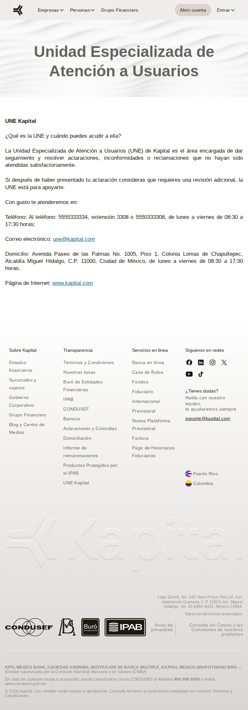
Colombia (203, 483)
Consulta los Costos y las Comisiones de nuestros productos (216, 629)
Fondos (140, 381)
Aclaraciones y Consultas (90, 428)
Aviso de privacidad (162, 627)
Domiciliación (77, 438)
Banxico (71, 418)
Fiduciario (142, 391)
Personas (80, 10)
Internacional (146, 401)
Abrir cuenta (193, 10)
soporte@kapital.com (207, 418)
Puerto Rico (205, 473)
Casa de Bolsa (147, 372)
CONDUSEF (76, 409)
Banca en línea (148, 362)
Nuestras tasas (79, 372)
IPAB (68, 399)
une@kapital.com (74, 239)
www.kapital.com (72, 283)
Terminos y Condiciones (88, 362)
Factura (140, 438)
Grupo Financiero (119, 10)
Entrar (223, 10)
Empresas (48, 10)
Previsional (143, 411)
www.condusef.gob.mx (25, 684)
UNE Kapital (76, 482)
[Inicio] (18, 10)
